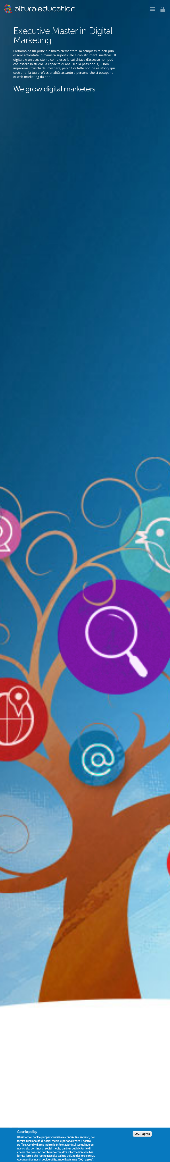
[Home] (39, 8)
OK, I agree (142, 1134)
